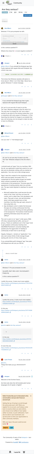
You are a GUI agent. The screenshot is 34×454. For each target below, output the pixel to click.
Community (18, 3)
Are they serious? (17, 96)
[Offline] (3, 28)
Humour (5, 12)
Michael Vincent (9, 133)
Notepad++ (24, 437)
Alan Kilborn (8, 28)
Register (5, 427)
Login (11, 427)
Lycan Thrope (8, 359)
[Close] (31, 395)
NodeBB (15, 442)
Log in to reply (27, 15)
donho (6, 259)
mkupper (7, 63)
